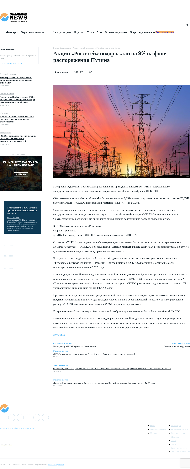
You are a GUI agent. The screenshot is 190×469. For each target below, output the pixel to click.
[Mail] (11, 417)
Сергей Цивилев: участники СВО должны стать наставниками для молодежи (17, 119)
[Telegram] (28, 417)
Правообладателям (56, 464)
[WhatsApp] (45, 69)
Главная (56, 48)
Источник (59, 334)
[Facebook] (45, 49)
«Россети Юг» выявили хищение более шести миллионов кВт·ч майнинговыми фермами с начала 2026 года (104, 382)
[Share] (20, 417)
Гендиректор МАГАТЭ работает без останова (74, 346)
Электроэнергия (5, 132)
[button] (187, 25)
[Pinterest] (45, 63)
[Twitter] (45, 56)
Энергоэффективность (8, 74)
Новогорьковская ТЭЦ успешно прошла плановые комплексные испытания (16, 80)
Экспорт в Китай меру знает (176, 346)
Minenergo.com (13, 217)
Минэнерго (4, 113)
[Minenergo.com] (95, 408)
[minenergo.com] (95, 17)
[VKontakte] (36, 417)
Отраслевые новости (7, 93)
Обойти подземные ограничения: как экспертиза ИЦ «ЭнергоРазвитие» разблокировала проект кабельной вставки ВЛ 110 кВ (112, 368)
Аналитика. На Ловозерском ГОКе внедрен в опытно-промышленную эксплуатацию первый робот (17, 99)
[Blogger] (3, 417)
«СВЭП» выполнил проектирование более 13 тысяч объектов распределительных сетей (18, 138)
